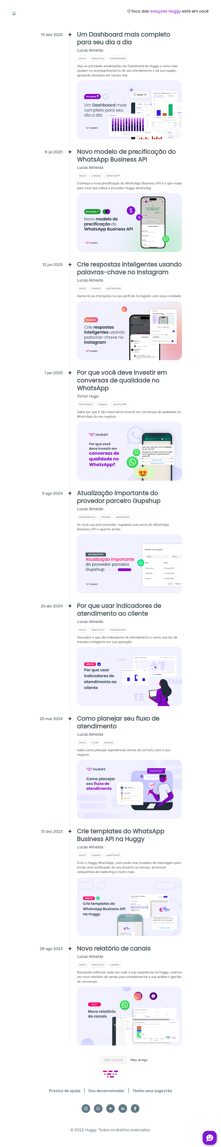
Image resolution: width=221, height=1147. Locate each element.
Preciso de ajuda (65, 1090)
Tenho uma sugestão (152, 1090)
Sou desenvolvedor (106, 1090)
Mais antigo (139, 1060)
